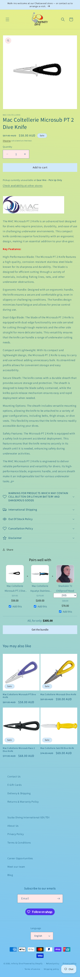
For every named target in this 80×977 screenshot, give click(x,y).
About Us (13, 825)
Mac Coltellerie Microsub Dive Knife (58, 694)
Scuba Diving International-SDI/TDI (28, 817)
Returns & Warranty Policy (23, 801)
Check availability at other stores (22, 185)
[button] (7, 19)
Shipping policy (51, 969)
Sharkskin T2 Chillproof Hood (65, 588)
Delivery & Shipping (19, 793)
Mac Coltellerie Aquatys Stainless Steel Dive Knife (40, 588)
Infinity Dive (17, 963)
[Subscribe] (59, 898)
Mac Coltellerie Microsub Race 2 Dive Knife (19, 749)
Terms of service (32, 969)
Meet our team (16, 866)
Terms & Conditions (19, 842)
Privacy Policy (15, 834)
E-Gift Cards (14, 784)
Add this (17, 606)
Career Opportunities (20, 858)
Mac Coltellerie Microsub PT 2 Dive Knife (15, 588)
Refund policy (52, 963)
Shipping (7, 140)
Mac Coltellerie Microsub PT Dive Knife (19, 696)
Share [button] (10, 549)
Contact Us (14, 776)
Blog (10, 875)
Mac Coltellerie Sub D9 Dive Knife (57, 748)
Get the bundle (40, 629)
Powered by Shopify (33, 963)
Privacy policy (69, 963)
